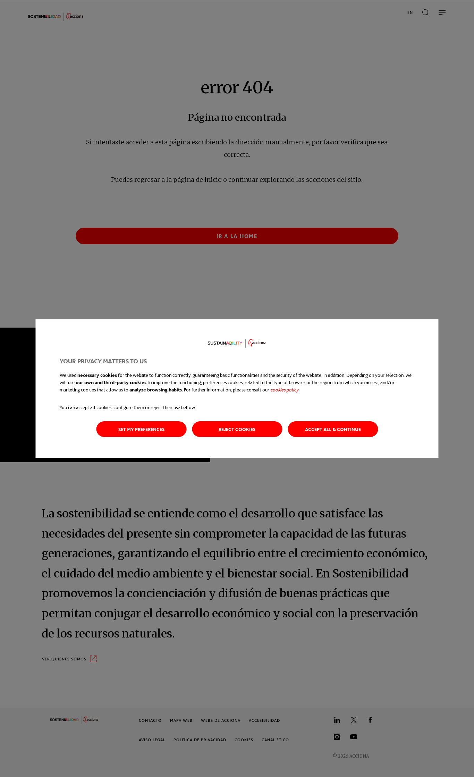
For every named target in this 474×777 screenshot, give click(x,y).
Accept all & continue (333, 429)
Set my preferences (141, 429)
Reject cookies (237, 429)
